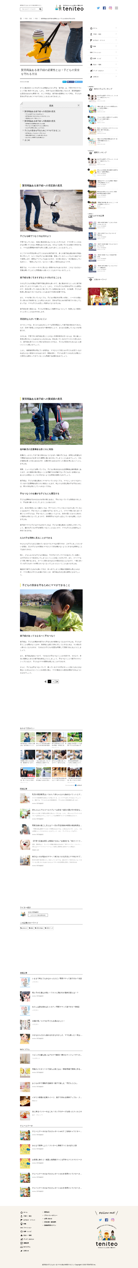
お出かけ (24, 928)
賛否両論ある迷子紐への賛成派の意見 (39, 121)
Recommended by (70, 785)
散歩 (32, 928)
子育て (37, 18)
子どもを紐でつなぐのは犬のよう (34, 114)
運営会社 (47, 1212)
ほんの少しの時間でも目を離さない (35, 137)
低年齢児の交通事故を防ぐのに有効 (35, 123)
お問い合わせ (48, 1218)
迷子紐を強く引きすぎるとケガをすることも (37, 116)
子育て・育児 (28, 18)
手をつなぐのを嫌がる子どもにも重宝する (36, 125)
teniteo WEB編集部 (33, 912)
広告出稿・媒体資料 (50, 1222)
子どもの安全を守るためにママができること (42, 130)
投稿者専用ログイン (50, 1225)
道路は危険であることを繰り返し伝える (36, 135)
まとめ (27, 140)
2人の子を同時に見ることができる (34, 128)
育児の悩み (40, 928)
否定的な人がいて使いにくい (33, 118)
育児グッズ (49, 928)
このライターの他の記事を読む (38, 915)
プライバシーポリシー (50, 1215)
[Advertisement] (35, 948)
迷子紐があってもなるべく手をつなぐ (35, 133)
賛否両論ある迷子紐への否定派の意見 (39, 111)
